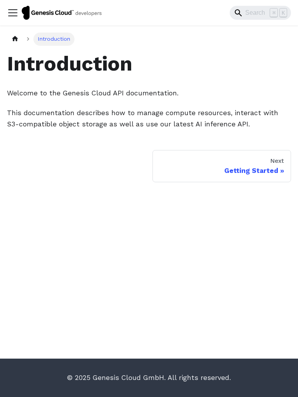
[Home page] (15, 39)
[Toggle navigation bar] (13, 13)
